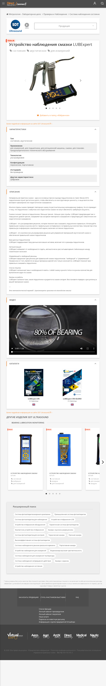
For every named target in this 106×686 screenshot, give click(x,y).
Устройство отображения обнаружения (30, 525)
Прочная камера (75, 535)
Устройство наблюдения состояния (28, 566)
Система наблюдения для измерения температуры (34, 556)
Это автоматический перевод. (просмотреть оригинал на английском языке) (40, 290)
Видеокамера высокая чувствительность (66, 550)
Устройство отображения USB (62, 519)
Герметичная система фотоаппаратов (63, 525)
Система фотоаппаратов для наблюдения (31, 519)
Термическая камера (56, 535)
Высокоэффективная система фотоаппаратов (32, 540)
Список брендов (45, 609)
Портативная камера (67, 545)
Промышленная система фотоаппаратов (70, 514)
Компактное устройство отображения (29, 530)
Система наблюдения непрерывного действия (33, 561)
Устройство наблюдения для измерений (30, 550)
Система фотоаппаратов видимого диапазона (32, 514)
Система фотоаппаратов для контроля (29, 535)
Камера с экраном (62, 561)
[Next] (80, 80)
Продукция (64, 26)
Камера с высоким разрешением (60, 530)
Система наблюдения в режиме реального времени (35, 545)
